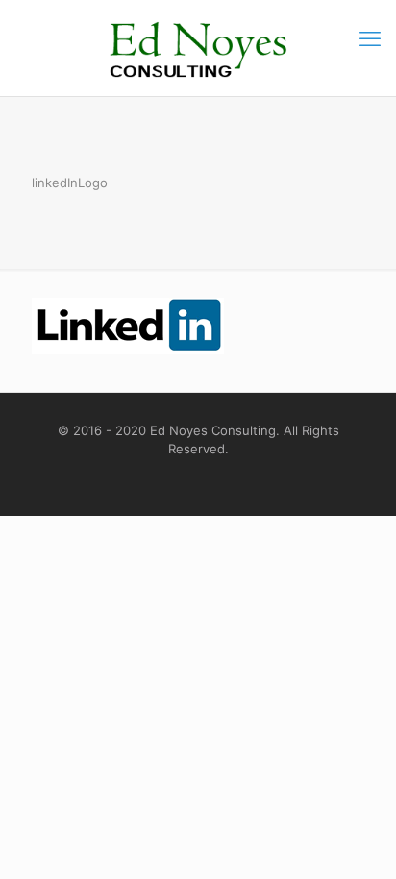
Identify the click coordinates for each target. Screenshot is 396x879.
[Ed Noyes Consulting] (198, 48)
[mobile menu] (370, 38)
